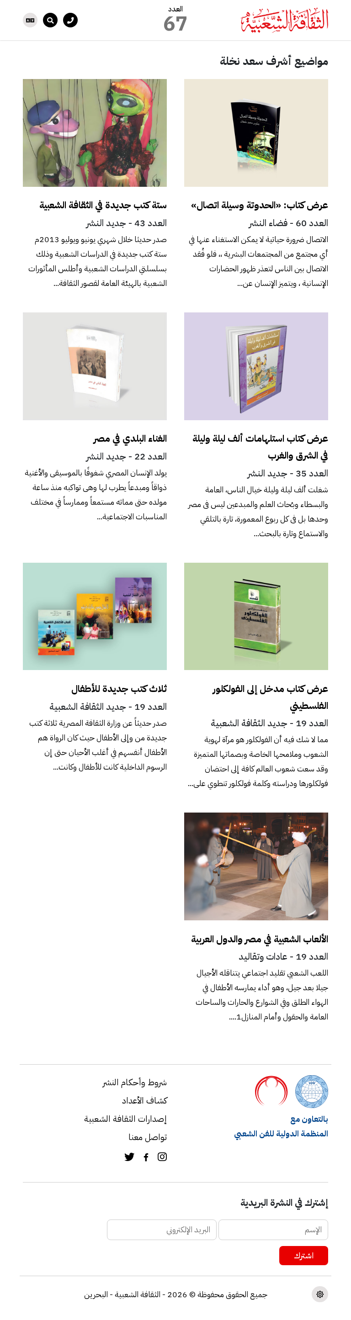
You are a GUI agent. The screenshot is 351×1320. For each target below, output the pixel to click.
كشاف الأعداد (144, 1100)
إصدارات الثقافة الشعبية (125, 1118)
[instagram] (162, 1158)
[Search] (50, 20)
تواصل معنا (147, 1137)
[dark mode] (320, 1294)
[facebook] (146, 1157)
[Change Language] (30, 20)
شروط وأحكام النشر (135, 1082)
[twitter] (129, 1158)
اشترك (304, 1256)
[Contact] (70, 20)
